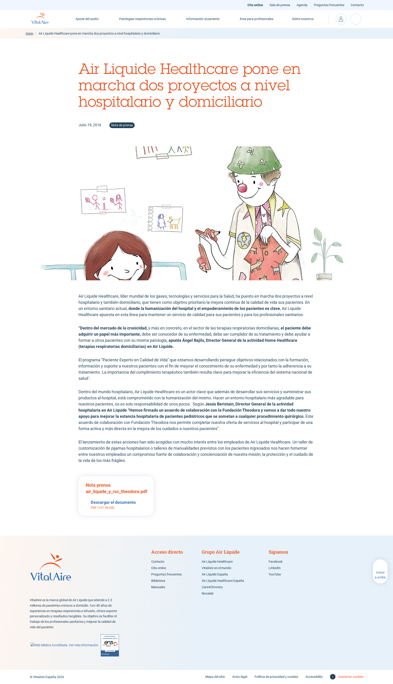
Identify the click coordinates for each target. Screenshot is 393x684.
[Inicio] (45, 19)
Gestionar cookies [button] (350, 677)
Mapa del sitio (215, 677)
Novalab (208, 593)
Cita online (255, 5)
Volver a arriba (380, 575)
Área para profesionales (256, 19)
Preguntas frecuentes (329, 5)
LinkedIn (275, 568)
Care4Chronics (212, 587)
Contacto (357, 5)
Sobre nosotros (303, 19)
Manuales (158, 587)
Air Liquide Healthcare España (223, 581)
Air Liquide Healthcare (217, 561)
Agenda (302, 5)
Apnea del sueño (87, 19)
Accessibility (314, 677)
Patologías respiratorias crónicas (142, 19)
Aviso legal (239, 677)
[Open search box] (355, 19)
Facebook (275, 561)
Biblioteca (158, 581)
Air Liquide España (215, 574)
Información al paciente (202, 19)
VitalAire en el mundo (216, 568)
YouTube (275, 574)
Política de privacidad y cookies (276, 677)
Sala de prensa (280, 5)
